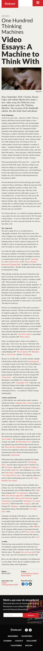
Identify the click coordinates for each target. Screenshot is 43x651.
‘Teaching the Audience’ (30, 467)
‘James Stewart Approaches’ (14, 495)
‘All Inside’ (8, 467)
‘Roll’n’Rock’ (9, 473)
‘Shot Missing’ (27, 354)
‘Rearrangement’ (33, 361)
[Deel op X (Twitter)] (26, 584)
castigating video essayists (23, 403)
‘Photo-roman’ (24, 337)
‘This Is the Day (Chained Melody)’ (16, 447)
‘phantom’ (14, 506)
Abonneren (13, 636)
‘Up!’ (37, 537)
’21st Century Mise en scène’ (11, 475)
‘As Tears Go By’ (10, 354)
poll (27, 552)
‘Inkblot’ (36, 526)
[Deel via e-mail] (30, 584)
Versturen (31, 615)
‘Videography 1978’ (21, 383)
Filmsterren (16, 645)
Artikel (6, 16)
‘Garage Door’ (6, 377)
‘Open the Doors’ (14, 262)
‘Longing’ (27, 503)
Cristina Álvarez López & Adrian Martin (30, 574)
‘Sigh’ (37, 490)
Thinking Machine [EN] (10, 585)
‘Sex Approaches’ (22, 493)
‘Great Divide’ (15, 455)
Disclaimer (31, 641)
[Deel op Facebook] (23, 584)
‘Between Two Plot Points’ (24, 498)
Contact (19, 641)
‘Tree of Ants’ (30, 532)
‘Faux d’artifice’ (7, 439)
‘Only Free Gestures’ (25, 334)
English (4, 583)
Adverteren (26, 636)
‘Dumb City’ (15, 470)
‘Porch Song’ (6, 501)
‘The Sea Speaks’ (22, 352)
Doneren (8, 641)
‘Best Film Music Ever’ (23, 442)
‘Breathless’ (35, 352)
